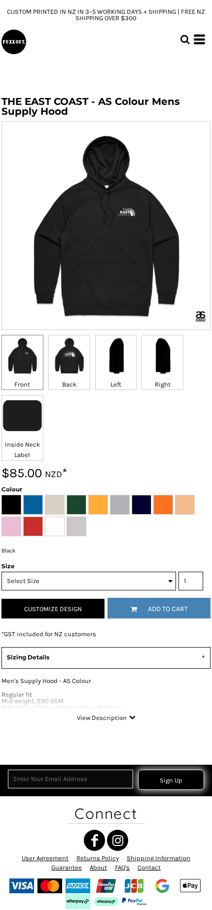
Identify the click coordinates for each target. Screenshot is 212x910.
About (98, 867)
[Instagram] (117, 840)
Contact (149, 867)
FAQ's (122, 867)
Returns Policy (97, 858)
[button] (185, 39)
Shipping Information (158, 858)
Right (163, 384)
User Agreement (45, 858)
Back (69, 384)
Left (115, 384)
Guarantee (66, 867)
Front (22, 384)
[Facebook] (94, 840)
